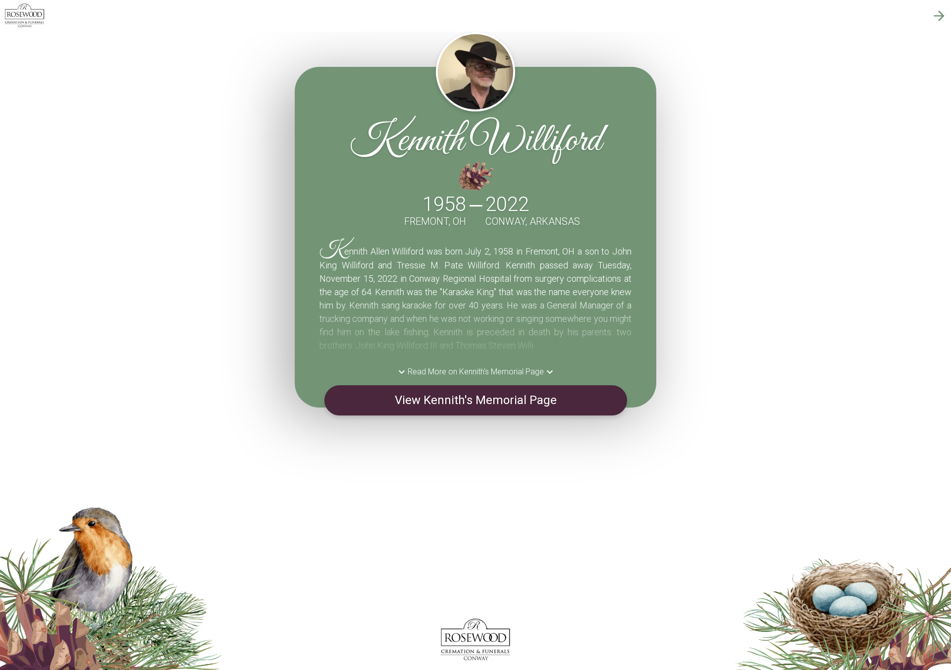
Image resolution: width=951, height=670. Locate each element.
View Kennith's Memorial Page (476, 400)
